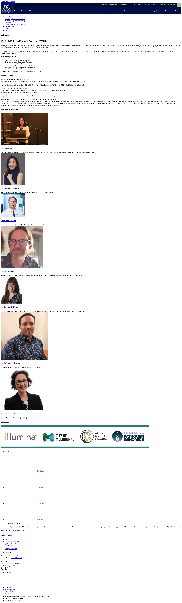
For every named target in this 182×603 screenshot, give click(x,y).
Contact (7, 547)
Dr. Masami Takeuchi (10, 188)
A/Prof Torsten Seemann (86, 51)
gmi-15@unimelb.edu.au (22, 71)
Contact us (8, 451)
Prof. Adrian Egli (8, 221)
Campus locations (11, 549)
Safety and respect (11, 543)
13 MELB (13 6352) (13, 556)
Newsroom (8, 545)
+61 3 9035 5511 (16, 558)
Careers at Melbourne (12, 541)
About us (8, 539)
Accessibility (9, 591)
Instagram (40, 503)
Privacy (7, 593)
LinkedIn (40, 487)
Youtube (40, 520)
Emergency (9, 587)
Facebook (40, 471)
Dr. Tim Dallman (8, 271)
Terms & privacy (10, 589)
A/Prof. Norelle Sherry (10, 414)
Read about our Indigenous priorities (13, 530)
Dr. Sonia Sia (6, 148)
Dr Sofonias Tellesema (10, 363)
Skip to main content (8, 2)
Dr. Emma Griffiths (9, 307)
